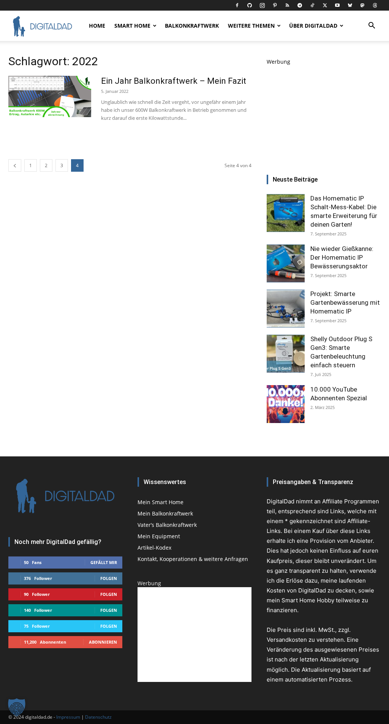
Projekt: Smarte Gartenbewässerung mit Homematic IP (345, 302)
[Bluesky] (350, 5)
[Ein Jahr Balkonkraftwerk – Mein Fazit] (49, 96)
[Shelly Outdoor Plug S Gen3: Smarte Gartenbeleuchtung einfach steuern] (286, 354)
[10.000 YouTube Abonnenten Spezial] (286, 404)
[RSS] (287, 5)
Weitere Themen (251, 25)
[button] (371, 26)
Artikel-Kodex (154, 547)
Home (97, 25)
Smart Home (132, 25)
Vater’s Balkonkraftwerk (167, 524)
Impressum (68, 717)
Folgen (108, 578)
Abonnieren (103, 642)
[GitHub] (249, 5)
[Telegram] (299, 5)
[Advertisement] (324, 113)
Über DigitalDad (313, 25)
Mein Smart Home (160, 502)
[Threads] (375, 5)
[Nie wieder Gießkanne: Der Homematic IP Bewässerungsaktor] (286, 263)
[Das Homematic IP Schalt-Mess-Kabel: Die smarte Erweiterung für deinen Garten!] (286, 213)
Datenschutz (98, 717)
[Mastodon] (362, 5)
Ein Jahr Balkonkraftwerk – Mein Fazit (173, 81)
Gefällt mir (103, 562)
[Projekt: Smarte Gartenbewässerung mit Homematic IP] (286, 309)
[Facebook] (237, 5)
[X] (324, 5)
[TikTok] (312, 5)
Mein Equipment (159, 536)
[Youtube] (337, 5)
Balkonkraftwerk (192, 25)
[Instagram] (262, 5)
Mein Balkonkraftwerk (165, 513)
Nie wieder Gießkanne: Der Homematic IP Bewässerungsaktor (341, 257)
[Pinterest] (274, 5)
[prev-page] (14, 165)
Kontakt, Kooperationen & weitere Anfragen (193, 559)
